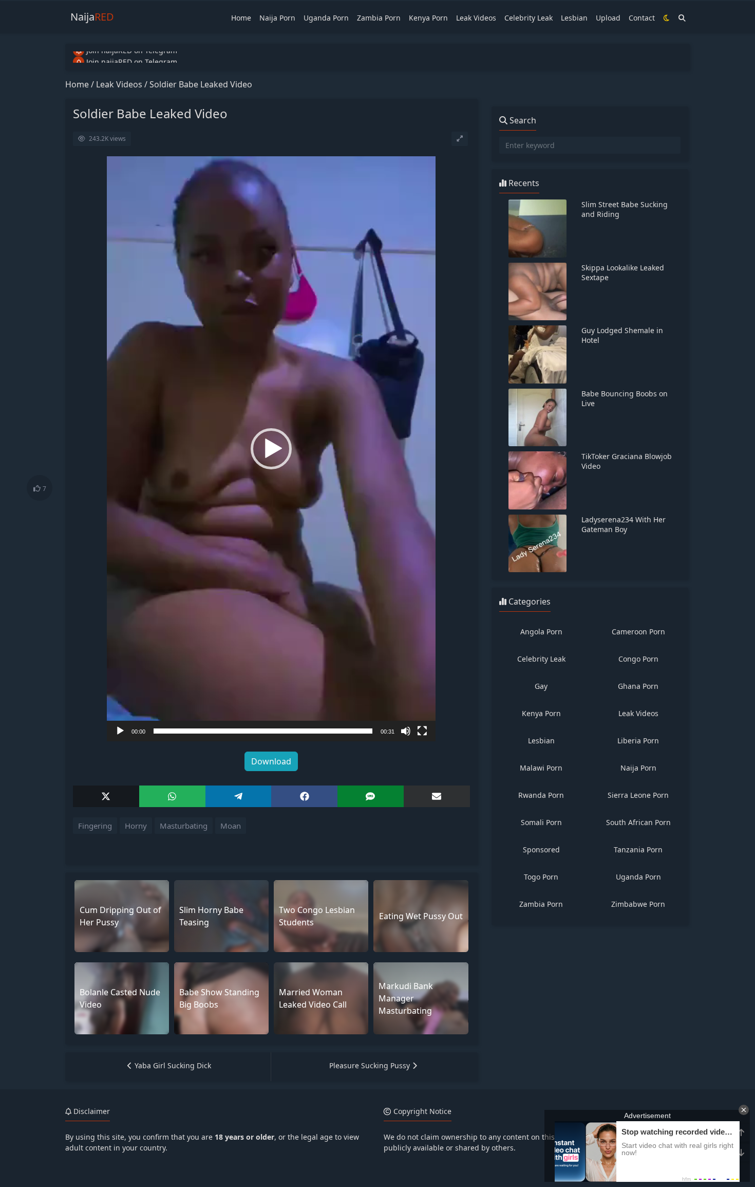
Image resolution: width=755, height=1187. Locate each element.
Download (271, 761)
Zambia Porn (379, 18)
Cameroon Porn (638, 631)
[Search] (682, 17)
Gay (541, 686)
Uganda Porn (326, 18)
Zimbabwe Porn (638, 904)
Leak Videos (476, 18)
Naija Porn (277, 18)
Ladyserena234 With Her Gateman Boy (623, 524)
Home (241, 18)
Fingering (95, 825)
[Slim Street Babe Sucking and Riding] (537, 228)
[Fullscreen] (422, 731)
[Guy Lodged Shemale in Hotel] (537, 354)
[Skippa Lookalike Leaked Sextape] (537, 292)
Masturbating (183, 825)
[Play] (120, 731)
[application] (271, 448)
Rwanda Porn (541, 795)
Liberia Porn (638, 740)
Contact (642, 18)
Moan (230, 825)
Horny (136, 825)
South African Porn (638, 822)
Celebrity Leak (528, 18)
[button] (271, 448)
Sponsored (541, 849)
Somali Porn (541, 822)
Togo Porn (541, 877)
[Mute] (406, 731)
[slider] (263, 731)
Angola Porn (541, 631)
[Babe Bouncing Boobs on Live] (537, 418)
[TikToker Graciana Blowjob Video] (537, 480)
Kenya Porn (428, 18)
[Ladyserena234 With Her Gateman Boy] (537, 544)
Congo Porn (638, 659)
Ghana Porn (638, 686)
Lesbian (574, 18)
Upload (608, 18)
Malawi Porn (541, 768)
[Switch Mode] (666, 17)
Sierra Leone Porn (638, 795)
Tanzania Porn (638, 849)
